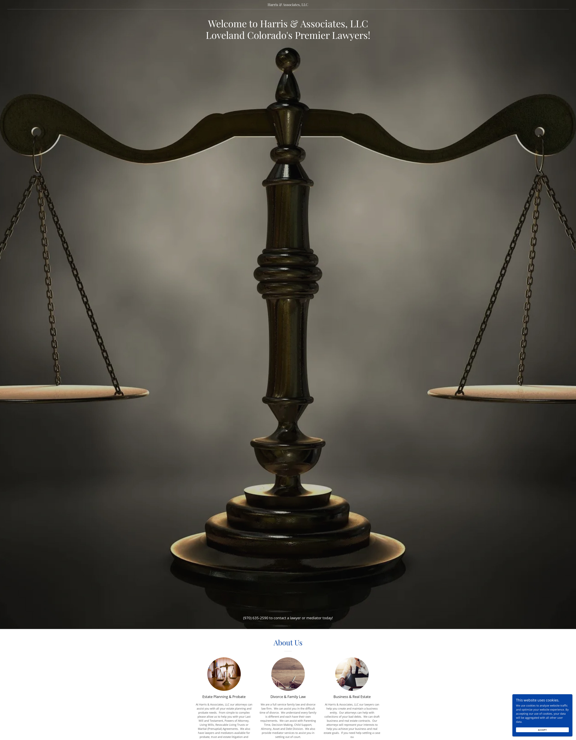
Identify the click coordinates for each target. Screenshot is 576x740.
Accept (542, 729)
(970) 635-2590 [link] (255, 617)
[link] (288, 5)
